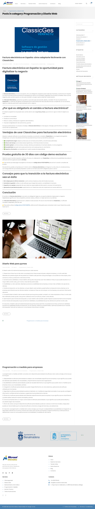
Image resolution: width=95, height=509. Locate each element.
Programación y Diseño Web (38, 64)
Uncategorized (50, 64)
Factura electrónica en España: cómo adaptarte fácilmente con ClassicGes (84, 84)
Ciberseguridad (79, 35)
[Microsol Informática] (8, 3)
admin (17, 64)
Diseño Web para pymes (14, 263)
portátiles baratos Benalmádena (83, 64)
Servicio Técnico (80, 42)
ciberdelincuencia (80, 56)
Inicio (4, 11)
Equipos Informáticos (81, 37)
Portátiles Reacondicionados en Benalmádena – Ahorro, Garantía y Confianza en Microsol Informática (84, 91)
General (78, 38)
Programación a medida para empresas (22, 367)
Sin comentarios (25, 64)
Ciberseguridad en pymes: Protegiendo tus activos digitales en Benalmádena (84, 125)
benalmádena (79, 54)
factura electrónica (80, 62)
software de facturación (82, 71)
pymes (77, 69)
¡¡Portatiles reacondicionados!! (83, 139)
